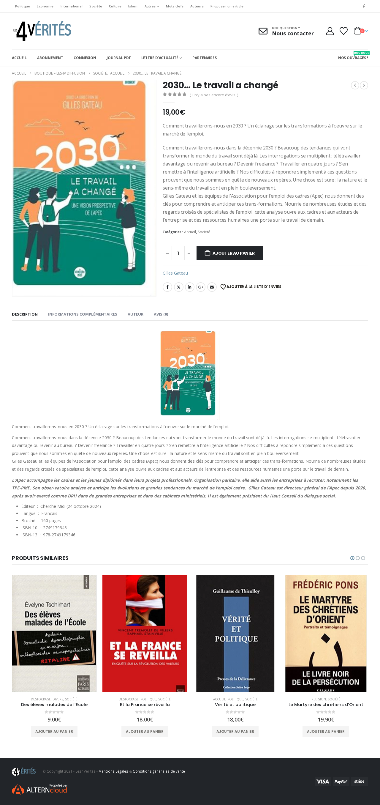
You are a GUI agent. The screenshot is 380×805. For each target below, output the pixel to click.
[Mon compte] (330, 31)
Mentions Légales (113, 771)
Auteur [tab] (135, 314)
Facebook (167, 287)
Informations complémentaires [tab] (82, 314)
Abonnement (50, 57)
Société (95, 6)
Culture (115, 6)
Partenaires (204, 57)
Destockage (41, 699)
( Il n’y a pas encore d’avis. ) (214, 94)
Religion (318, 699)
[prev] (355, 85)
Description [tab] (25, 314)
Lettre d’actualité (159, 57)
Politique (22, 6)
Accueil (19, 57)
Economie (45, 6)
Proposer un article (226, 6)
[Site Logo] (41, 31)
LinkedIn (189, 287)
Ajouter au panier (233, 253)
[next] (364, 85)
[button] (352, 558)
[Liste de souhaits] (344, 31)
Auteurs (197, 6)
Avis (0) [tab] (161, 314)
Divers (58, 699)
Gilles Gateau (175, 273)
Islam (132, 6)
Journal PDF (119, 57)
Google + (200, 287)
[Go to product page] (54, 633)
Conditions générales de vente (159, 771)
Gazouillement (178, 287)
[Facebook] (364, 6)
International (72, 6)
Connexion (85, 57)
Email (212, 287)
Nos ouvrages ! (353, 55)
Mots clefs (174, 6)
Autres (150, 6)
